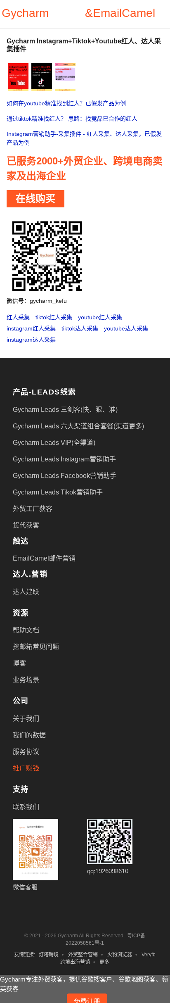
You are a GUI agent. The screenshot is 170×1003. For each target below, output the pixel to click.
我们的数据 (29, 735)
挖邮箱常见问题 (36, 646)
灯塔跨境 (49, 955)
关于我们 (26, 718)
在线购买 (35, 198)
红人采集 (18, 317)
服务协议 (26, 751)
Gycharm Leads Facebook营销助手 (64, 475)
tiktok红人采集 (53, 317)
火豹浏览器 (119, 955)
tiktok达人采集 (79, 328)
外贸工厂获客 (32, 508)
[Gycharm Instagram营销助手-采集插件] (65, 76)
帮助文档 (26, 630)
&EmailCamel (120, 13)
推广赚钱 (26, 768)
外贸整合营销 (83, 955)
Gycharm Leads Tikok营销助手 (58, 492)
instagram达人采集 (31, 339)
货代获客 (26, 525)
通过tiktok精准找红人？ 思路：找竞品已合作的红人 (72, 118)
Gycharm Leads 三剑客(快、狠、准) (65, 409)
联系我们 (26, 806)
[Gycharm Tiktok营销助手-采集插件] (41, 76)
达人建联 (26, 591)
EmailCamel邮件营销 (44, 558)
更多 (104, 962)
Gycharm (25, 13)
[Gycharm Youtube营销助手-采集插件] (18, 76)
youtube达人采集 (126, 328)
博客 (19, 663)
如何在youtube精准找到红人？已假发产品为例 (66, 103)
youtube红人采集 (100, 317)
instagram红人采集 (31, 328)
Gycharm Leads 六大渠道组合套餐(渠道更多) (78, 426)
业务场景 (26, 679)
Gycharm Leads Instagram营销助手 (64, 459)
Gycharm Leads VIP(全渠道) (54, 442)
